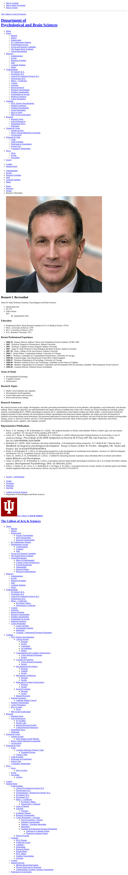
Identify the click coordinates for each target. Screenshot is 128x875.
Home (8, 31)
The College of (30, 516)
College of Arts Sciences (16, 492)
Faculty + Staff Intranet (15, 477)
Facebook (10, 483)
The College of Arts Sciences (13, 14)
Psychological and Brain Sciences (29, 22)
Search (8, 160)
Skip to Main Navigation (16, 5)
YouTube (9, 488)
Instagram (10, 486)
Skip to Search (12, 8)
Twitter (9, 481)
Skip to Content (12, 3)
